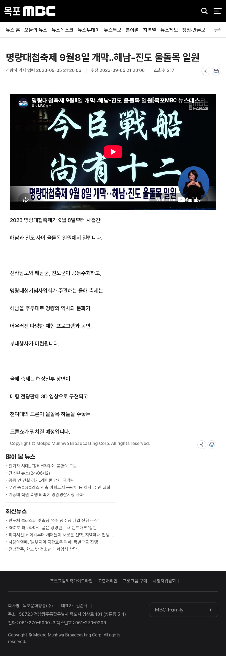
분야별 (132, 30)
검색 (203, 11)
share (205, 71)
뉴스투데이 (89, 30)
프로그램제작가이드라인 (71, 581)
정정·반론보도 (196, 30)
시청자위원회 (164, 581)
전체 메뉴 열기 (218, 11)
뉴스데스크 (63, 30)
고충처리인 (107, 581)
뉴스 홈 (13, 30)
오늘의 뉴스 (35, 30)
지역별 (149, 30)
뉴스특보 (113, 30)
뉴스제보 (169, 30)
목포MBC (29, 11)
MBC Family (169, 610)
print (216, 71)
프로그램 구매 (135, 581)
